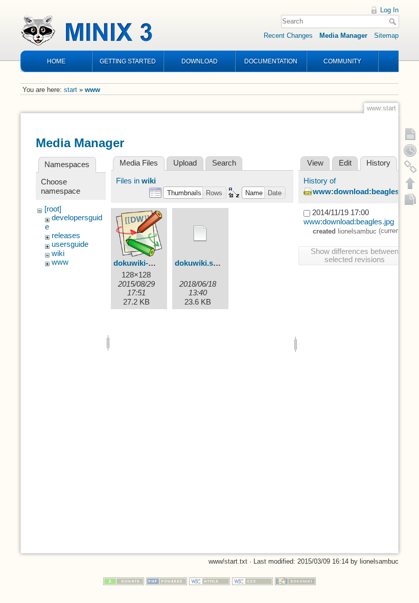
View (315, 163)
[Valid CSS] (252, 581)
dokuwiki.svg (198, 263)
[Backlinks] (410, 166)
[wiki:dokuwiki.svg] (200, 234)
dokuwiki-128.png (144, 263)
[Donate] (123, 581)
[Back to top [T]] (410, 183)
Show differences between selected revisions (355, 255)
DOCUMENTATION (270, 61)
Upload (185, 163)
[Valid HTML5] (209, 581)
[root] (52, 209)
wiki (58, 253)
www (92, 90)
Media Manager (343, 35)
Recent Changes (288, 35)
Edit (345, 163)
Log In (389, 10)
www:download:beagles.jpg (362, 192)
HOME (56, 61)
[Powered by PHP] (166, 581)
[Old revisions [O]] (410, 150)
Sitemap (386, 35)
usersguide (70, 244)
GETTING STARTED (128, 61)
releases (66, 235)
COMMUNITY (342, 61)
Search (394, 21)
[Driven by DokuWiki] (295, 581)
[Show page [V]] (410, 134)
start (70, 90)
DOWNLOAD (199, 61)
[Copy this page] (410, 199)
